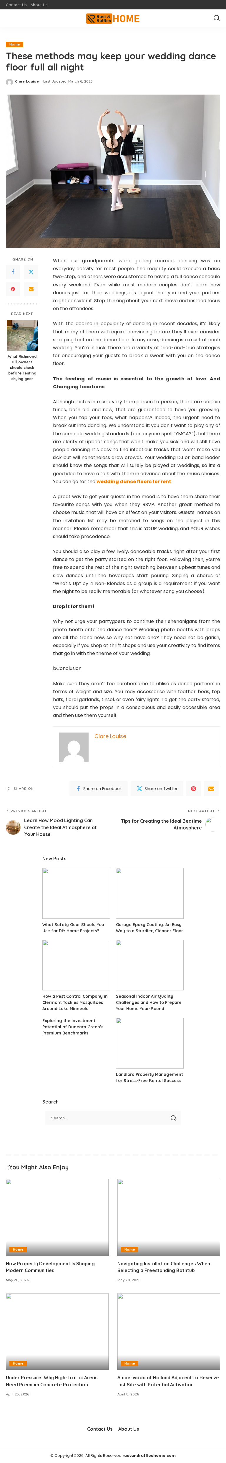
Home (14, 44)
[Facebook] (13, 272)
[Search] (216, 18)
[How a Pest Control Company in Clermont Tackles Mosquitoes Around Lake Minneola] (76, 965)
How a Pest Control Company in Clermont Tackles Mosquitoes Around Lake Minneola (75, 1002)
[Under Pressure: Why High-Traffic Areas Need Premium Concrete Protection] (57, 1331)
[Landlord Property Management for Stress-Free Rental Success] (150, 1043)
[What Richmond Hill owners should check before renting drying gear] (22, 335)
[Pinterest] (13, 289)
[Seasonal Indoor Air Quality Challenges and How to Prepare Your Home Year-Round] (150, 965)
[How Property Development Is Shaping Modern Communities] (57, 1217)
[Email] (31, 289)
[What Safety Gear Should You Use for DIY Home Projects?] (76, 893)
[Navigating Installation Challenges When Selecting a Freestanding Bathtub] (168, 1217)
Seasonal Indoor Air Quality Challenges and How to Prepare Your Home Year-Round (149, 1002)
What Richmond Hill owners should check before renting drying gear (22, 367)
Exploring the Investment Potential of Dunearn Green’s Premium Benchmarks (72, 1027)
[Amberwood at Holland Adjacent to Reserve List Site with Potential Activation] (168, 1331)
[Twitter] (31, 272)
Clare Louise (27, 81)
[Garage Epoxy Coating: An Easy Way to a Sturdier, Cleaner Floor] (150, 893)
